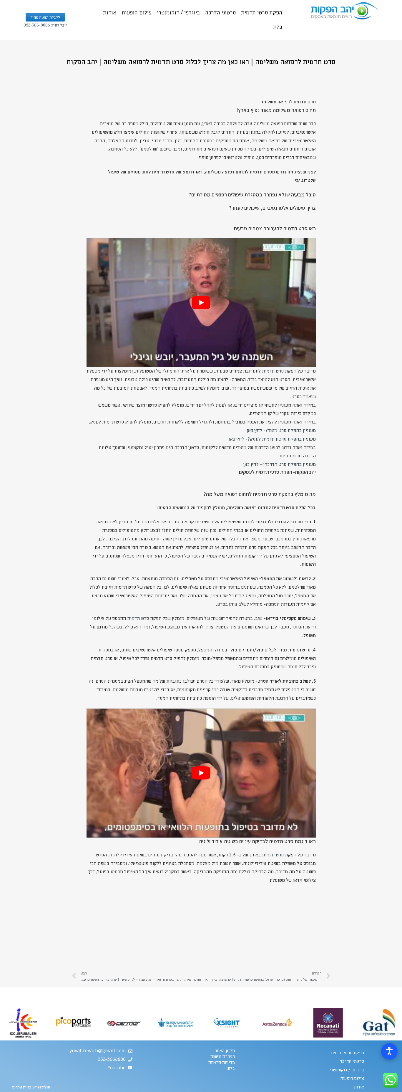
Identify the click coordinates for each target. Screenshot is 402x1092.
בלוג (277, 27)
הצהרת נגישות (222, 1057)
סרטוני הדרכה (220, 12)
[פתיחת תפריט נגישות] (389, 1051)
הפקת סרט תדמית (279, 371)
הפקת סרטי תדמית (261, 12)
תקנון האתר (225, 1051)
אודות (109, 12)
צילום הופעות (137, 12)
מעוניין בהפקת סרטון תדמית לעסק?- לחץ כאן (272, 439)
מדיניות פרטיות (221, 1062)
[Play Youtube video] (201, 302)
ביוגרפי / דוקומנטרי (178, 12)
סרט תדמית (138, 618)
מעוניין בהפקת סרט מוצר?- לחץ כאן (281, 430)
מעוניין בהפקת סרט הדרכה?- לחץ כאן (279, 464)
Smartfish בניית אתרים (31, 1087)
